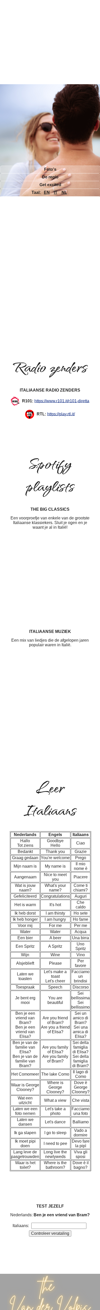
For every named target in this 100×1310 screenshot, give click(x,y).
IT (55, 192)
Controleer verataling (50, 1233)
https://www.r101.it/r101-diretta (61, 400)
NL (64, 192)
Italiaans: (21, 1225)
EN (47, 192)
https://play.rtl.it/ (61, 414)
